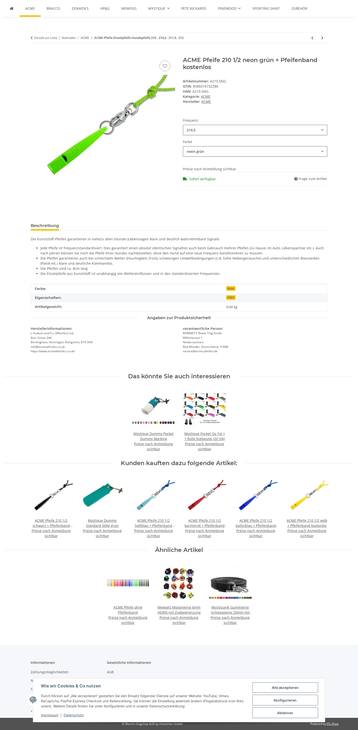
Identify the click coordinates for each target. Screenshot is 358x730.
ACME (205, 96)
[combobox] (255, 130)
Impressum (49, 715)
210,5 (230, 297)
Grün (230, 288)
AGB (110, 672)
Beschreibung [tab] (45, 225)
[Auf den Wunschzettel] (165, 66)
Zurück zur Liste (45, 38)
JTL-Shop (333, 724)
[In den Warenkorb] (34, 54)
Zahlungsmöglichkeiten (50, 672)
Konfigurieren (285, 700)
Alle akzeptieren (285, 687)
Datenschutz (74, 715)
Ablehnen (285, 713)
